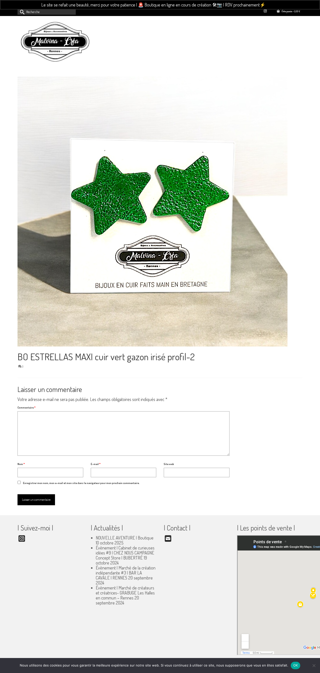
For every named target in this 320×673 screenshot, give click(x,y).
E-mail (95, 464)
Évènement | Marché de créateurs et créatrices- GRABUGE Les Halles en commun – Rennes (125, 592)
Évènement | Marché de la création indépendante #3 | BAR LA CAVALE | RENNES (126, 572)
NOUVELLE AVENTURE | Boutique (125, 537)
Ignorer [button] (272, 5)
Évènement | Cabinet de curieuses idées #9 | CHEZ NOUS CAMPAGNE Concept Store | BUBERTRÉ (125, 552)
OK (295, 665)
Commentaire (27, 407)
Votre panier (290, 11)
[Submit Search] (21, 11)
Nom (21, 464)
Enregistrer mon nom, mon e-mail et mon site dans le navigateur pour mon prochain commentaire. (81, 483)
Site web (169, 464)
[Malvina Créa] (63, 42)
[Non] (313, 665)
